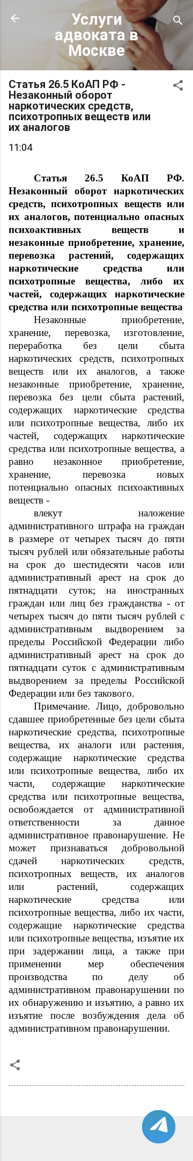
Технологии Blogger (103, 1140)
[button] (178, 87)
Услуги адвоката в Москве (96, 35)
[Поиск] (178, 21)
